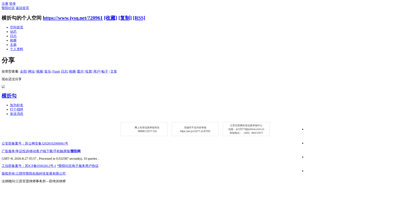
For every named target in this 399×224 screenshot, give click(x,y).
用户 (96, 71)
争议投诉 (22, 151)
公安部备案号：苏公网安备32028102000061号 (35, 143)
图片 (80, 71)
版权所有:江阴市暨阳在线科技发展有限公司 (34, 173)
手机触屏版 (61, 151)
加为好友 (16, 105)
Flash (55, 71)
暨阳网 (76, 151)
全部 (23, 71)
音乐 (47, 71)
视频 (39, 71)
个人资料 (16, 49)
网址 (31, 71)
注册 (5, 3)
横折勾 (9, 95)
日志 (13, 36)
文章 (113, 71)
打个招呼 (16, 109)
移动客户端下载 (41, 151)
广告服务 (8, 151)
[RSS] (139, 18)
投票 (88, 71)
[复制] (125, 18)
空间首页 (16, 27)
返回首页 (22, 8)
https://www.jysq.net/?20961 (73, 18)
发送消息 (16, 114)
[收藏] (110, 18)
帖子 (104, 71)
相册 (13, 40)
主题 (13, 44)
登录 (12, 3)
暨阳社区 (8, 8)
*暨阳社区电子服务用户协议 (78, 166)
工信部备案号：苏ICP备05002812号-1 (29, 166)
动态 (13, 31)
